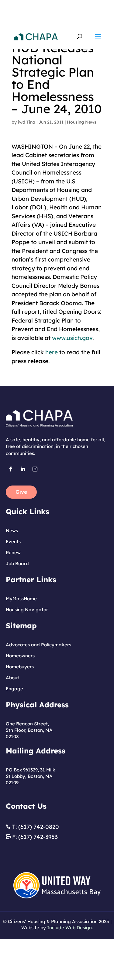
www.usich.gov (72, 337)
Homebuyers (20, 667)
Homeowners (20, 656)
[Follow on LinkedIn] (23, 469)
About (12, 678)
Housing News (81, 122)
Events (13, 541)
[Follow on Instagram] (35, 469)
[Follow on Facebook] (11, 469)
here (51, 352)
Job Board (17, 563)
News (12, 530)
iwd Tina (26, 122)
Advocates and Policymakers (38, 645)
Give (21, 492)
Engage (14, 688)
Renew (13, 552)
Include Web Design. (70, 927)
